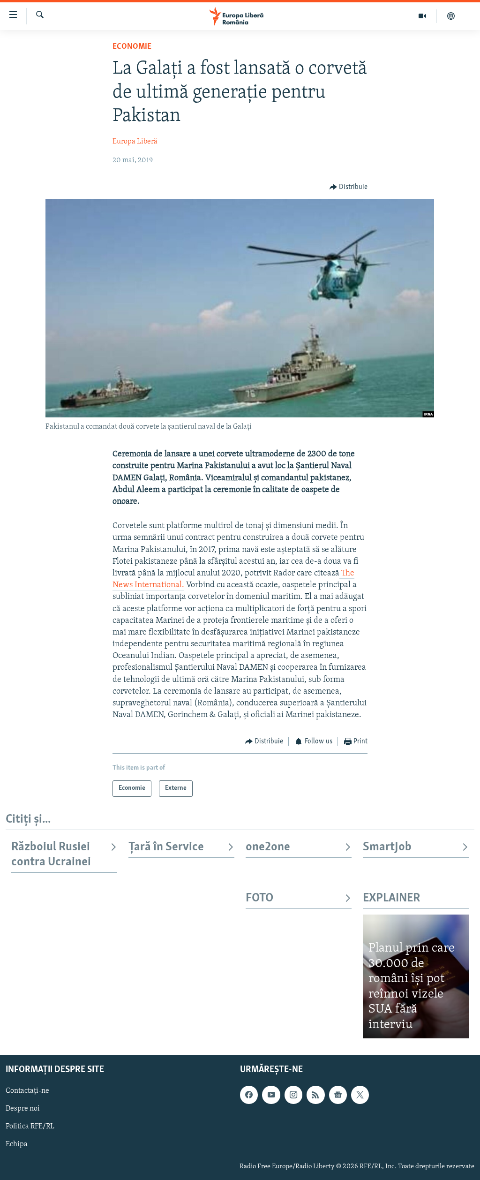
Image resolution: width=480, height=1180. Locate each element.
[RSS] (315, 1095)
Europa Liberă (135, 141)
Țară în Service (166, 847)
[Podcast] (451, 16)
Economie (131, 47)
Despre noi (23, 1109)
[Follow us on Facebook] (249, 1095)
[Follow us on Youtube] (271, 1095)
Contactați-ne (27, 1091)
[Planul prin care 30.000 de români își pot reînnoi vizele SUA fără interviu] (416, 976)
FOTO (259, 898)
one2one (268, 847)
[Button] (349, 187)
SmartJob (387, 847)
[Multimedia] (422, 16)
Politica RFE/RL (30, 1127)
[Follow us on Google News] (338, 1095)
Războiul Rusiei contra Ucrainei (51, 855)
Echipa (17, 1145)
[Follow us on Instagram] (293, 1095)
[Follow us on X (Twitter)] (360, 1095)
